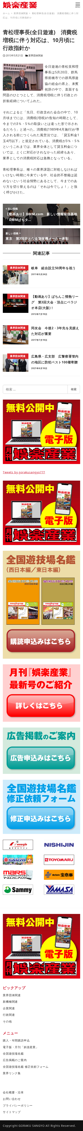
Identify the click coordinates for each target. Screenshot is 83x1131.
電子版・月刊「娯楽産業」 (21, 1047)
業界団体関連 (35, 55)
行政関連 (9, 1015)
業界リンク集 (12, 1073)
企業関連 (9, 1008)
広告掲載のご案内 (15, 1060)
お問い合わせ (12, 1099)
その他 (7, 1021)
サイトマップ (12, 1112)
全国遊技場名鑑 (13, 1053)
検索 (74, 389)
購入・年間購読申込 (16, 1040)
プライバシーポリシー (18, 1105)
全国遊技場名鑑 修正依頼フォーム (26, 1067)
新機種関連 (10, 1001)
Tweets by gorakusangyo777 (24, 472)
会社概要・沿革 (13, 1092)
